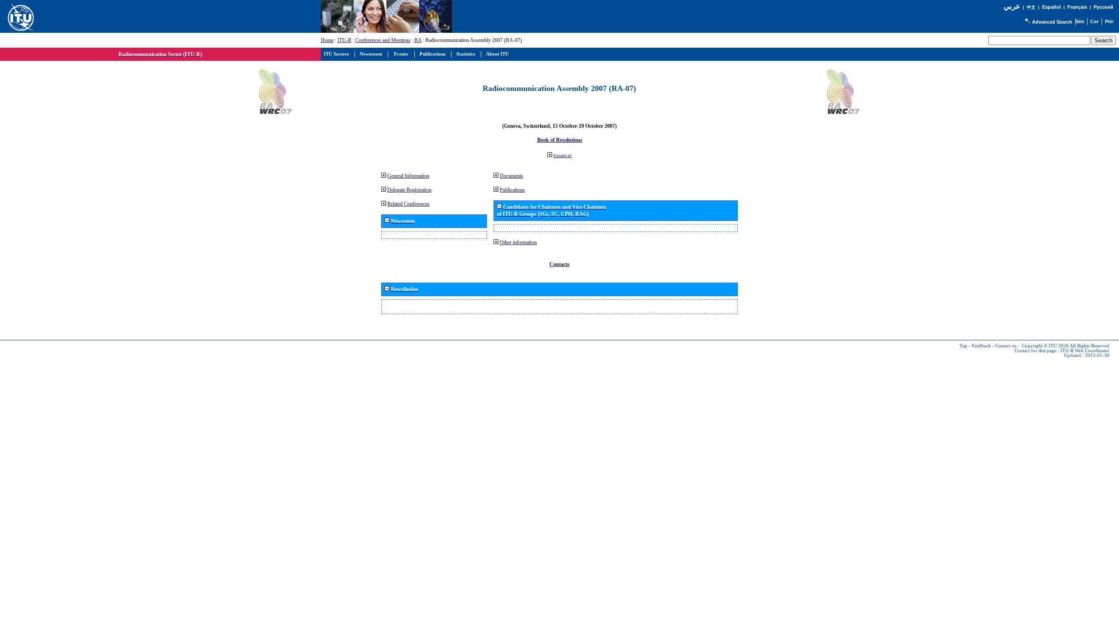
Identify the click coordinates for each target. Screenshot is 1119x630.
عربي (1012, 6)
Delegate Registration (409, 190)
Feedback (981, 345)
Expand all (562, 156)
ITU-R (344, 40)
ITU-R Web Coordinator (1084, 350)
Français (1077, 7)
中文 (1031, 7)
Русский (1103, 7)
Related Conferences (408, 204)
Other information (518, 242)
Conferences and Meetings (382, 40)
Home (327, 40)
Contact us (1005, 345)
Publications (512, 190)
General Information (408, 176)
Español (1051, 7)
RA (417, 40)
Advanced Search (1052, 21)
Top (963, 345)
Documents (511, 176)
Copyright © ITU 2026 (1045, 345)
